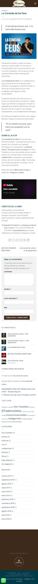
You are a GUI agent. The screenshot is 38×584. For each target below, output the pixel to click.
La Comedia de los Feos (16, 347)
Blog (19, 573)
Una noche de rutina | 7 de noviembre (18, 335)
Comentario (8, 272)
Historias (5, 441)
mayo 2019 (6, 488)
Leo (3, 444)
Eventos (4, 10)
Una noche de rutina (15, 361)
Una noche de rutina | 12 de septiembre (18, 342)
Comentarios (12, 362)
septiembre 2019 (8, 480)
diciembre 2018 (7, 499)
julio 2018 (5, 515)
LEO (7, 419)
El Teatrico (28, 19)
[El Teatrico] (19, 3)
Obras (4, 456)
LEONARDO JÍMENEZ (27, 419)
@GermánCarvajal (21, 170)
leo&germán (14, 418)
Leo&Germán (7, 157)
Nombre (7, 289)
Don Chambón (21, 406)
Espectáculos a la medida (19, 574)
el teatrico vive (25, 411)
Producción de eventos (13, 576)
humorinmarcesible (16, 414)
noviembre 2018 (8, 503)
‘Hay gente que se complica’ (18, 149)
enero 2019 (6, 495)
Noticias (5, 452)
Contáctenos (28, 576)
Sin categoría (6, 464)
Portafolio (26, 573)
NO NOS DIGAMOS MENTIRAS (14, 421)
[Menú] (35, 3)
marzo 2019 (6, 491)
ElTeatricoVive (11, 411)
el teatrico (32, 407)
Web (5, 308)
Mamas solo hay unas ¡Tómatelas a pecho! (20, 395)
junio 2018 (5, 519)
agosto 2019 (6, 484)
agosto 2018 (6, 511)
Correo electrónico (11, 298)
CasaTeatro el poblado (7, 407)
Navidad (4, 421)
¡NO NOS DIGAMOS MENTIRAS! (19, 354)
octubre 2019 (7, 476)
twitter (21, 172)
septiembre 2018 (8, 507)
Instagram (13, 172)
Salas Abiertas (7, 460)
